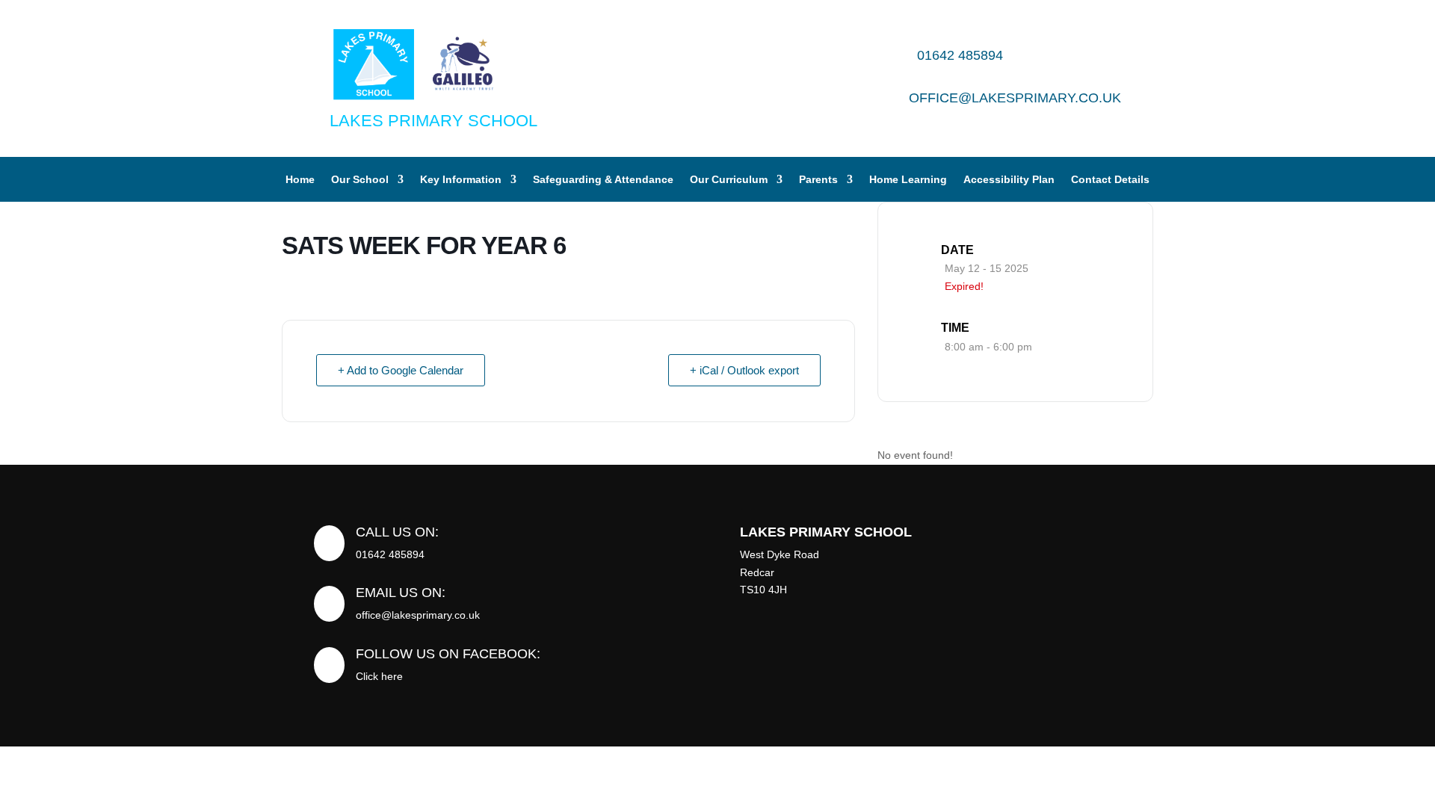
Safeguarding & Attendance (603, 179)
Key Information (461, 179)
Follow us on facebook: (448, 653)
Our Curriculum (729, 179)
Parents (818, 179)
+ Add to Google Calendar (400, 370)
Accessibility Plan (1009, 179)
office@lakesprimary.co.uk (1015, 97)
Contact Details (1110, 179)
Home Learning (908, 179)
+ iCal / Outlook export (744, 370)
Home (300, 179)
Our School (360, 179)
